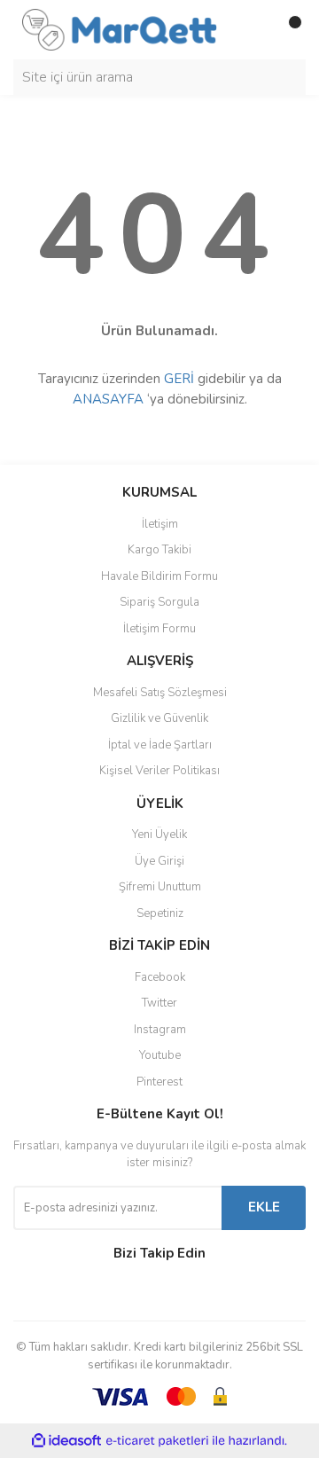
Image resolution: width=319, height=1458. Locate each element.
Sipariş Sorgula (159, 602)
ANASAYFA (108, 399)
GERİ (179, 379)
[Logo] (119, 28)
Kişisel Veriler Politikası (159, 771)
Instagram (160, 1030)
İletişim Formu (159, 629)
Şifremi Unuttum (160, 887)
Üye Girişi (159, 861)
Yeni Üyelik (159, 835)
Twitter (159, 1003)
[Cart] (288, 29)
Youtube (160, 1055)
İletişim (160, 524)
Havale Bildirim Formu (159, 576)
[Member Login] (252, 29)
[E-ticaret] (157, 1441)
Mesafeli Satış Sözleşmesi (160, 693)
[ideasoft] (66, 1440)
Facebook (160, 977)
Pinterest (159, 1082)
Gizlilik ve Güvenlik (159, 718)
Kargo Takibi (159, 550)
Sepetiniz (159, 913)
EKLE (264, 1207)
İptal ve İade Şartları (160, 745)
